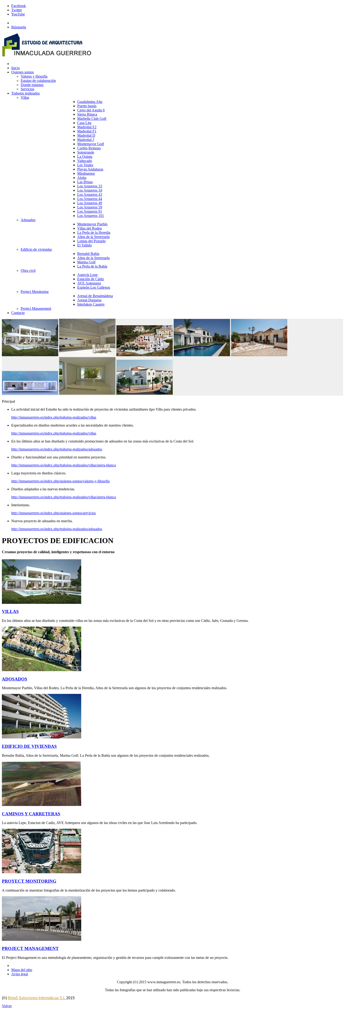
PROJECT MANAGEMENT (30, 948)
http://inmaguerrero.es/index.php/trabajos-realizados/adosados (56, 449)
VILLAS (10, 611)
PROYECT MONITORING (29, 881)
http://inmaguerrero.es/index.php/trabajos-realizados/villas (53, 417)
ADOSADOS (14, 679)
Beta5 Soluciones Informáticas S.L (37, 998)
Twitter (16, 10)
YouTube (18, 14)
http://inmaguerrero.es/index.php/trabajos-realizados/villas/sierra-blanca (63, 465)
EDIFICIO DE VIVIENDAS (29, 746)
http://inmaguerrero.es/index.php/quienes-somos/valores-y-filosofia (60, 481)
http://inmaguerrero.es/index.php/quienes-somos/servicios (53, 513)
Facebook (18, 6)
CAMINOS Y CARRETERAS (31, 813)
